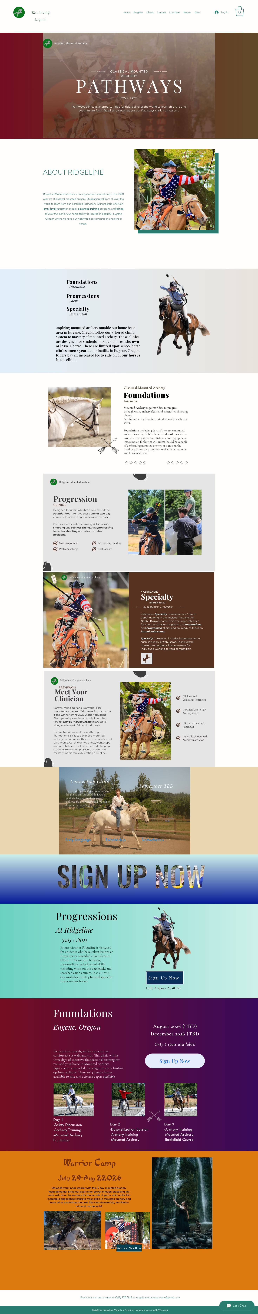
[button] (240, 11)
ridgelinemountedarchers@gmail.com (158, 1297)
